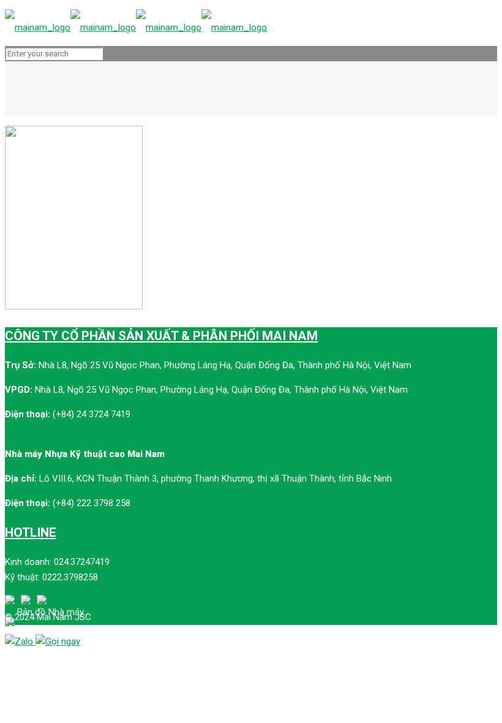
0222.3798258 (70, 577)
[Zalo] (20, 641)
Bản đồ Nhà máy (50, 612)
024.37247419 (82, 561)
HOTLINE (30, 532)
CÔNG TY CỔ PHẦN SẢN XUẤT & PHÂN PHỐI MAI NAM (161, 335)
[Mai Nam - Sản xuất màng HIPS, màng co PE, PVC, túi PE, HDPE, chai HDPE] (136, 27)
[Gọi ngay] (58, 641)
